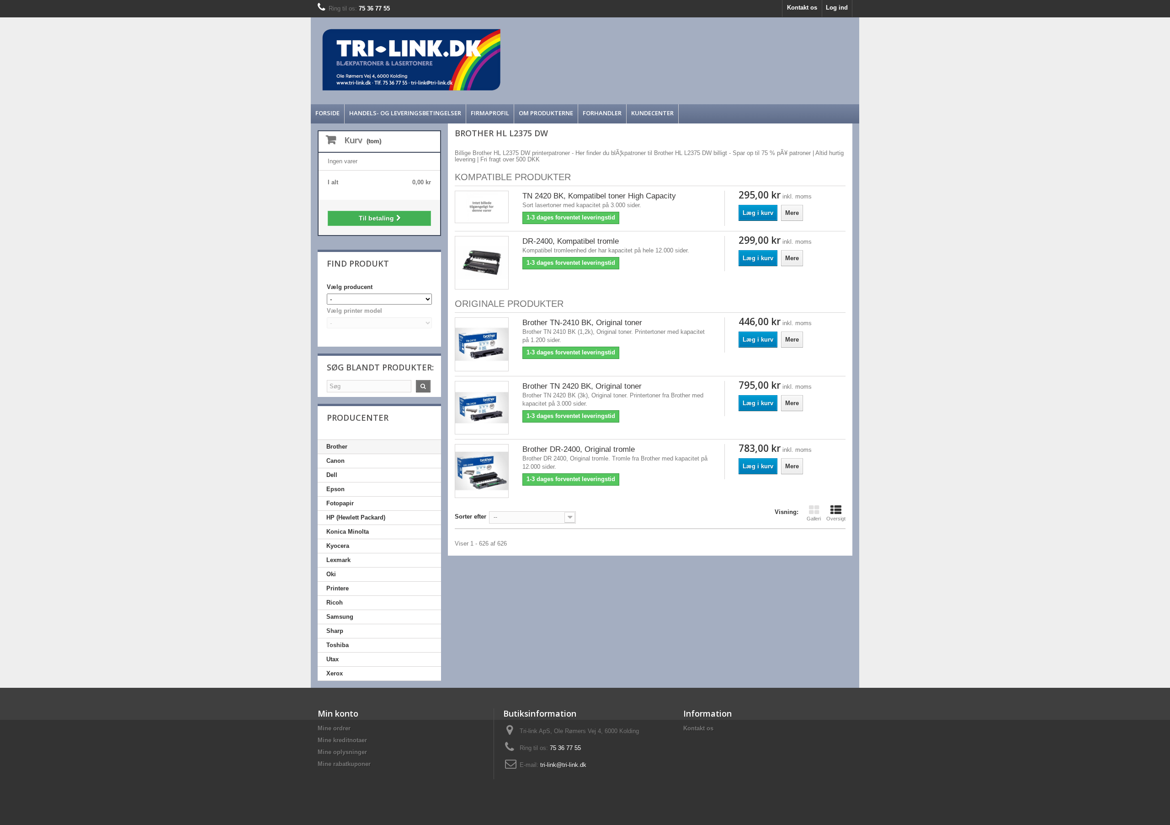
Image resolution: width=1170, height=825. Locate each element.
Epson (335, 489)
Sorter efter (470, 516)
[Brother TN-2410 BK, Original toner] (481, 344)
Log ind (837, 7)
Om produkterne (546, 113)
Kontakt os (802, 7)
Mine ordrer (334, 728)
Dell (331, 474)
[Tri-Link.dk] (516, 59)
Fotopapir (340, 503)
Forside (327, 113)
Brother (336, 446)
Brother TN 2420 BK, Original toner (582, 386)
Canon (335, 460)
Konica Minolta (347, 531)
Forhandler (602, 113)
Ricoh (334, 602)
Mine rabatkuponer (344, 764)
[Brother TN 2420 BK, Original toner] (481, 407)
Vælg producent (349, 287)
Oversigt (836, 518)
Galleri (814, 518)
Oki (331, 574)
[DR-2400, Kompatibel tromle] (481, 262)
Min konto (338, 713)
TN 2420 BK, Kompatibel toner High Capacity (599, 196)
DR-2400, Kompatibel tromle (570, 241)
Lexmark (338, 560)
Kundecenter (652, 113)
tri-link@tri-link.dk (563, 764)
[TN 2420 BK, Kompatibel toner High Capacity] (481, 207)
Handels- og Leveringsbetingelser (405, 113)
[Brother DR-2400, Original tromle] (481, 471)
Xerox (334, 673)
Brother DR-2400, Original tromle (578, 449)
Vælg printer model (354, 310)
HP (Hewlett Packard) (355, 517)
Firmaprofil (490, 113)
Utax (332, 659)
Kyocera (337, 545)
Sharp (334, 630)
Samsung (339, 616)
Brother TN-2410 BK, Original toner (582, 322)
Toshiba (337, 645)
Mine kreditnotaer (342, 740)
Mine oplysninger (342, 752)
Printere (337, 588)
